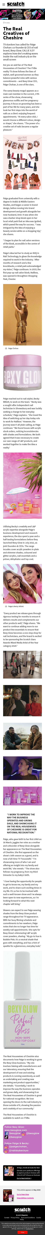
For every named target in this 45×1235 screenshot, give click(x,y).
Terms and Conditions (28, 1218)
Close (22, 1232)
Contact (6, 1218)
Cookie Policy (30, 1229)
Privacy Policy (15, 1218)
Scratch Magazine (22, 1215)
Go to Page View (23, 1194)
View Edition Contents (25, 1198)
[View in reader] (7, 1201)
